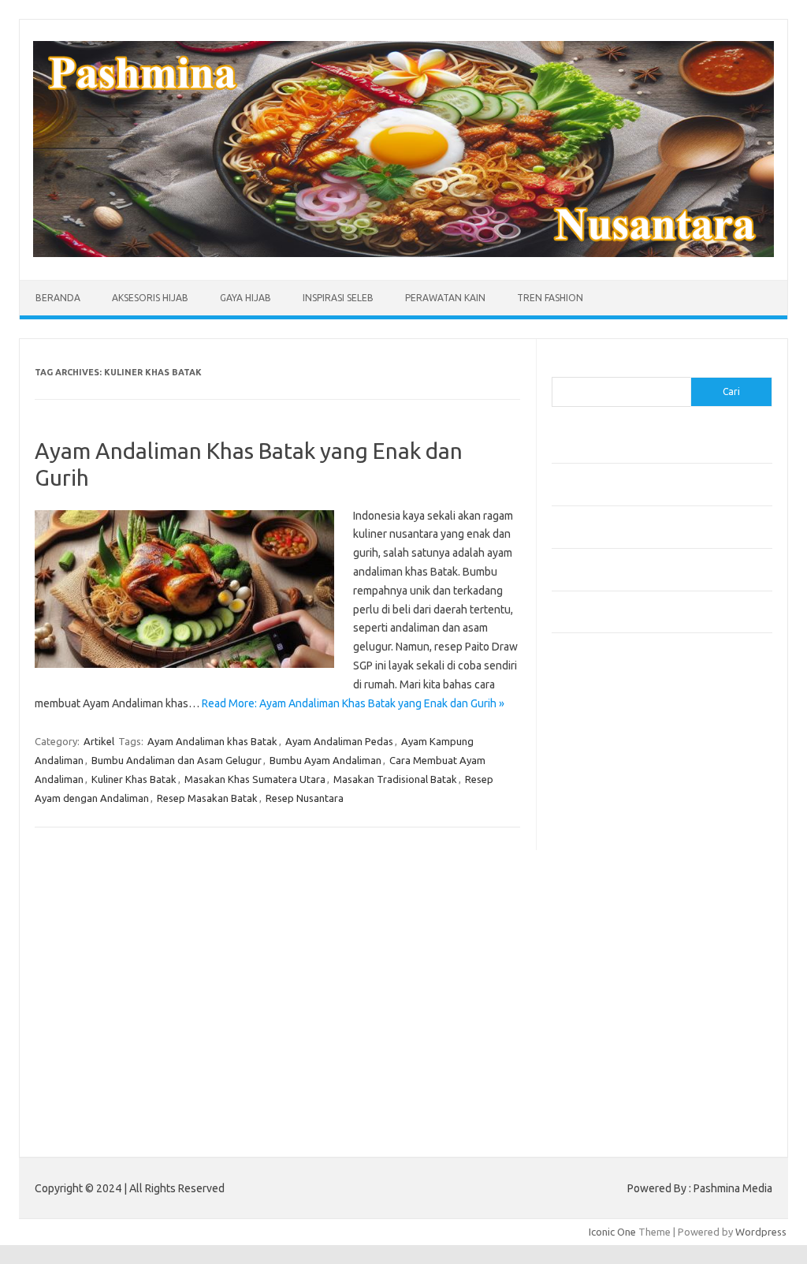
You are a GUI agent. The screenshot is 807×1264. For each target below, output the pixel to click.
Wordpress (761, 1231)
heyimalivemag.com (606, 985)
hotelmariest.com (601, 788)
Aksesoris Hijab (150, 298)
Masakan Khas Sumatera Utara (254, 779)
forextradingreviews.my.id (622, 895)
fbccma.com (587, 727)
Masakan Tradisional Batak (395, 779)
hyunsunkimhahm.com (611, 1000)
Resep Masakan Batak (207, 798)
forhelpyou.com (597, 955)
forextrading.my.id (603, 910)
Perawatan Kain (445, 298)
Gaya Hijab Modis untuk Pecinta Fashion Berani (658, 450)
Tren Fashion (550, 298)
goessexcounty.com (607, 758)
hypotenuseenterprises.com (627, 803)
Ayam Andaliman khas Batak (212, 741)
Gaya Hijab (245, 298)
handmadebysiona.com (614, 773)
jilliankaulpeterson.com (614, 1046)
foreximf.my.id (593, 864)
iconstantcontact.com (610, 819)
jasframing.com (595, 849)
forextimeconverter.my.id (620, 925)
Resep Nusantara (305, 798)
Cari (561, 367)
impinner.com (591, 834)
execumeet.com (597, 713)
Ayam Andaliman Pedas (339, 741)
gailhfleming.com (600, 970)
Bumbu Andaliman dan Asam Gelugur (176, 760)
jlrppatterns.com (599, 1061)
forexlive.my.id (595, 880)
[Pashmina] (403, 253)
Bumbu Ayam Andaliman (325, 760)
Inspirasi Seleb (338, 298)
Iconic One (612, 1231)
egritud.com (588, 940)
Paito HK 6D (580, 1113)
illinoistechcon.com (604, 1031)
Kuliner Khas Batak (134, 779)
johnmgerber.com (601, 1076)
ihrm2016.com (593, 1015)
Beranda (57, 298)
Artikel (99, 741)
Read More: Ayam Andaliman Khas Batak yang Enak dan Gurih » (353, 703)
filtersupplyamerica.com (617, 743)
